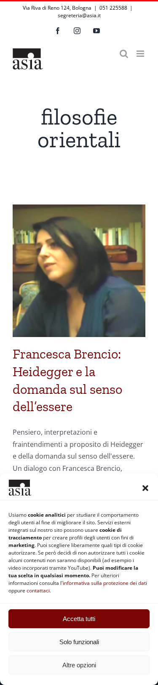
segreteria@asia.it (79, 15)
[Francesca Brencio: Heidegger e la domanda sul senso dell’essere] (79, 270)
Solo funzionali (79, 641)
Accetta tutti (79, 618)
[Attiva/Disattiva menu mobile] (141, 53)
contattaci (38, 590)
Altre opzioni (79, 665)
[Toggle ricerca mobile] (124, 53)
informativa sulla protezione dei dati (105, 583)
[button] (145, 488)
